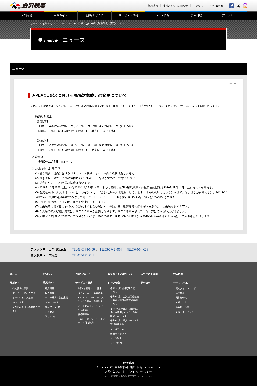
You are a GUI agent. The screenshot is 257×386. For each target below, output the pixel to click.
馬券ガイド (61, 15)
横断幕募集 (83, 314)
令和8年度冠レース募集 (90, 288)
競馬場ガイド (94, 15)
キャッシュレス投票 (22, 297)
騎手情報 (180, 293)
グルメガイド (52, 302)
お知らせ (26, 15)
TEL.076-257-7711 (83, 255)
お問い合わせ (215, 5)
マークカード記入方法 (23, 293)
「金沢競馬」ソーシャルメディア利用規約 (91, 320)
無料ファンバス (53, 307)
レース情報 (162, 15)
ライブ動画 (116, 343)
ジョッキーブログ (185, 312)
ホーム (34, 23)
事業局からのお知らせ (175, 5)
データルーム (230, 15)
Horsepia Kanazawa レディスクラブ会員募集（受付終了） (92, 299)
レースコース (117, 329)
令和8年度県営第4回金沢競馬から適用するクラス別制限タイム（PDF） (124, 312)
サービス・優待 (128, 15)
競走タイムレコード (186, 288)
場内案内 (49, 293)
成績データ (181, 302)
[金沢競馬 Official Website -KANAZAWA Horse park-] (28, 5)
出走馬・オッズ (118, 333)
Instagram (245, 5)
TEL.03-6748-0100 (83, 249)
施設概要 (49, 288)
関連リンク (50, 316)
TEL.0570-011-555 (137, 249)
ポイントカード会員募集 (90, 293)
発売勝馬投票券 (20, 288)
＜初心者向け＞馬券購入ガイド (26, 309)
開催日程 (196, 15)
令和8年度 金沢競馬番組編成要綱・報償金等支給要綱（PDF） (124, 300)
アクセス (198, 5)
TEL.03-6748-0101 (111, 249)
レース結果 (116, 338)
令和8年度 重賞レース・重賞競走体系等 (124, 322)
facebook (231, 5)
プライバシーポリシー (139, 371)
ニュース (62, 23)
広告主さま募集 (149, 274)
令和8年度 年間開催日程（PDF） (122, 290)
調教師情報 (181, 297)
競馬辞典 (153, 5)
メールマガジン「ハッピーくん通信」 (91, 308)
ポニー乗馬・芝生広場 (56, 297)
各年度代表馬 (182, 307)
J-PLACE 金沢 (18, 302)
